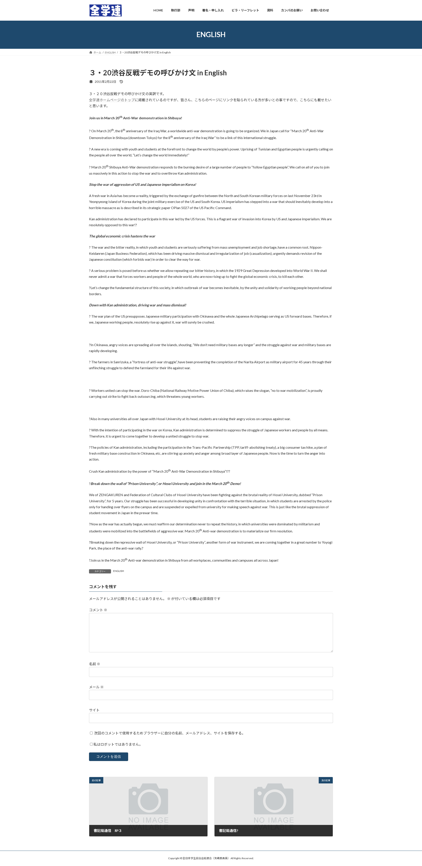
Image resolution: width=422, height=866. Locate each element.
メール (96, 687)
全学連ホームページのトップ (112, 100)
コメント (98, 610)
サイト (94, 710)
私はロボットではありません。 (118, 744)
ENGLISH (118, 571)
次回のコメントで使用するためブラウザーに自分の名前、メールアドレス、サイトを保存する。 (169, 733)
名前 (94, 664)
